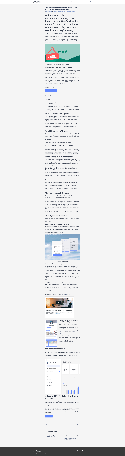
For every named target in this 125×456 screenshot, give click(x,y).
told (59, 39)
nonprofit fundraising (59, 199)
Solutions (79, 1)
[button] (90, 1)
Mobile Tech (63, 11)
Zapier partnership (64, 294)
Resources (85, 1)
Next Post (77, 424)
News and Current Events (70, 11)
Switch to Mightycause (51, 90)
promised (70, 77)
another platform (50, 120)
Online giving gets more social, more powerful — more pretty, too (70, 436)
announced (60, 33)
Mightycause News (66, 438)
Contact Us (49, 416)
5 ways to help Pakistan (52, 435)
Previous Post (48, 424)
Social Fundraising (69, 439)
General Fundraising (57, 11)
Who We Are (73, 1)
